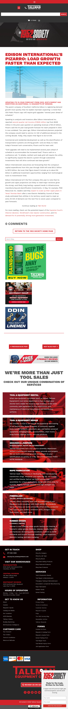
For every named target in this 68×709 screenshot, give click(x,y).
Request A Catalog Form (43, 632)
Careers (5, 605)
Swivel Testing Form (42, 638)
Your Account (7, 631)
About (5, 602)
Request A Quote (8, 607)
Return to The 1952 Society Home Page (34, 231)
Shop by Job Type (41, 556)
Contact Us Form (41, 629)
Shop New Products (42, 567)
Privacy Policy (40, 602)
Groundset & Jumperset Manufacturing (48, 583)
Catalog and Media (9, 610)
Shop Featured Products (43, 564)
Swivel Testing (40, 592)
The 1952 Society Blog (42, 616)
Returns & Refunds (9, 640)
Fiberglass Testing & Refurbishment (47, 581)
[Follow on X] (28, 692)
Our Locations (7, 613)
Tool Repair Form (41, 640)
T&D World (42, 206)
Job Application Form (42, 646)
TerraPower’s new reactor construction (35, 213)
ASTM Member (7, 616)
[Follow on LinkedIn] (39, 692)
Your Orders (6, 634)
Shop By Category (41, 553)
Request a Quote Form (42, 635)
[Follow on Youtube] (35, 692)
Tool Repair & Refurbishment (44, 578)
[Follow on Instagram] (32, 692)
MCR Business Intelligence (11, 624)
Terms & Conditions (9, 637)
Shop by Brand (40, 558)
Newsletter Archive (41, 619)
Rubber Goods (40, 589)
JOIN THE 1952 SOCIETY (55, 706)
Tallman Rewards (41, 622)
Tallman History (8, 619)
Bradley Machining (8, 622)
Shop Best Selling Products (44, 561)
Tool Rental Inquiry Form (43, 643)
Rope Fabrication (41, 586)
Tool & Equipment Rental (43, 575)
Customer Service (41, 608)
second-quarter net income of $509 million (29, 122)
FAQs (37, 613)
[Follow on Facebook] (25, 692)
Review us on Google (35, 685)
